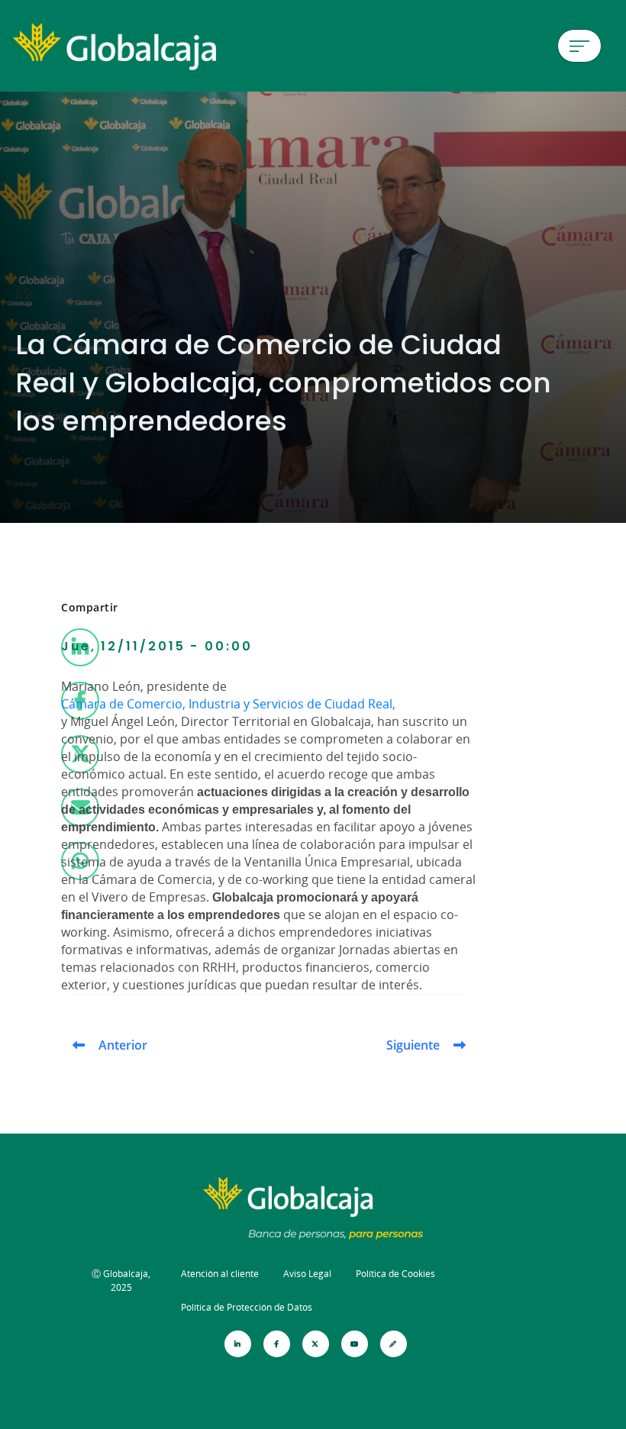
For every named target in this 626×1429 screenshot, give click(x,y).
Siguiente (413, 1045)
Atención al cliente (220, 1273)
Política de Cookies (395, 1273)
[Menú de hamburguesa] (579, 46)
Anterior (122, 1045)
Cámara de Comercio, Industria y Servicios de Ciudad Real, (228, 703)
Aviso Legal (307, 1273)
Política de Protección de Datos (246, 1307)
